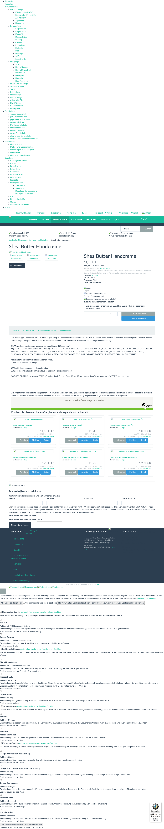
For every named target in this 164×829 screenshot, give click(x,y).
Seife (17, 56)
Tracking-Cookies (9, 706)
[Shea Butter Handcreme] (44, 252)
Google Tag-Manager (9, 783)
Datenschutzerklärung (147, 598)
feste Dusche (20, 59)
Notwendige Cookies (11, 612)
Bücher (13, 164)
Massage (19, 54)
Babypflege (15, 92)
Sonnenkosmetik (17, 87)
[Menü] (159, 803)
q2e (97, 584)
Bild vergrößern (16, 265)
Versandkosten (105, 268)
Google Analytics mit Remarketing (15, 754)
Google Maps (6, 694)
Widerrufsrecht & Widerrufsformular (19, 557)
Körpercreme (20, 29)
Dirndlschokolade (17, 128)
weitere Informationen (40, 612)
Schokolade (10, 111)
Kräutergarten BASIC (24, 12)
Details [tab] (16, 330)
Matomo (4, 717)
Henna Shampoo (22, 67)
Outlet (13, 202)
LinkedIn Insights (7, 812)
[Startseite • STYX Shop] (16, 217)
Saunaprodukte (16, 183)
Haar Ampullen (21, 81)
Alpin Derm (20, 21)
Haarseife (19, 78)
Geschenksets (16, 144)
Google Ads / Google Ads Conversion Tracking (20, 768)
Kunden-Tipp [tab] (65, 330)
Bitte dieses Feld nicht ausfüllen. (23, 516)
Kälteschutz (15, 169)
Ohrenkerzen (15, 177)
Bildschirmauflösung (9, 662)
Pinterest (4, 731)
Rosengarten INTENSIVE (25, 15)
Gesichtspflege (16, 10)
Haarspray (19, 75)
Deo (17, 51)
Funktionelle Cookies (11, 649)
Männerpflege (16, 98)
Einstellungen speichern (21, 824)
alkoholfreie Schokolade (20, 136)
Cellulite (18, 43)
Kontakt (16, 550)
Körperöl (19, 34)
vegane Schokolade (18, 114)
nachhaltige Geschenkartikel (22, 150)
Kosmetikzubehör (17, 199)
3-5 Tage (95, 275)
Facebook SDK (6, 677)
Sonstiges (9, 158)
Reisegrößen (15, 108)
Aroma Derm (20, 18)
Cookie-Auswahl (7, 637)
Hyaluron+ (19, 23)
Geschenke (9, 142)
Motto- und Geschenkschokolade (24, 139)
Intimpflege (20, 45)
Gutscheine (15, 152)
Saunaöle (14, 180)
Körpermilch (20, 32)
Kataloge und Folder (18, 161)
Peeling (18, 40)
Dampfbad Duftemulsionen (26, 191)
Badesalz (19, 48)
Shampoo (19, 65)
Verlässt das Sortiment (19, 205)
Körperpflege (15, 26)
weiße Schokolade (18, 133)
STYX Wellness (16, 106)
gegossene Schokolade (20, 120)
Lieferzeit (16, 564)
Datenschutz (18, 539)
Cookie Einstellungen (22, 581)
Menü (144, 219)
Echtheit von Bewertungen (24, 575)
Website (3, 623)
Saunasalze (19, 188)
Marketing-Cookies (10, 743)
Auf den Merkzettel (138, 318)
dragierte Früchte (17, 122)
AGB (14, 570)
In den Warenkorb (139, 314)
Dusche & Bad (21, 37)
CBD (12, 196)
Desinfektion (15, 166)
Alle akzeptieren (11, 603)
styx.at (8, 208)
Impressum (17, 545)
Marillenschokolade (18, 125)
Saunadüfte (20, 185)
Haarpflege (14, 62)
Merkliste (35, 440)
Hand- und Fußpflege (19, 84)
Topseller (9, 4)
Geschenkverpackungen (20, 155)
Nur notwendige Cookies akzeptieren (41, 603)
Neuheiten (9, 1)
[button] (147, 213)
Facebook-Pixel (6, 798)
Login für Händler (23, 213)
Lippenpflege (15, 95)
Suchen (147, 229)
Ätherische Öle (16, 100)
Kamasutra (14, 172)
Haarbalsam (20, 73)
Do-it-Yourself (16, 103)
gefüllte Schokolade (18, 117)
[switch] (155, 819)
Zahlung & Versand (31, 532)
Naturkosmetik (11, 7)
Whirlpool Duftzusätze (24, 194)
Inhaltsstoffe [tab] (28, 330)
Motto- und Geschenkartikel (22, 147)
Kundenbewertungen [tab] (47, 330)
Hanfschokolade (17, 131)
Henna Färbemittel (23, 70)
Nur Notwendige (74, 603)
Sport (12, 89)
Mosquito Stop (16, 175)
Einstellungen (118, 603)
